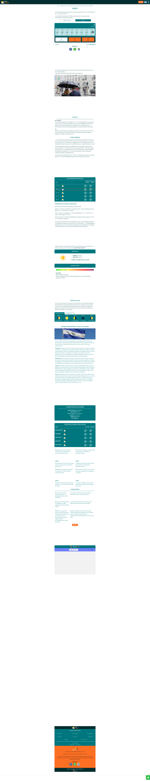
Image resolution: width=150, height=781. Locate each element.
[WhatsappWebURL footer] (74, 764)
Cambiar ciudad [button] (66, 20)
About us (85, 754)
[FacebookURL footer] (70, 764)
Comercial (72, 744)
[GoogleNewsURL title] (78, 49)
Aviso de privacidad (72, 754)
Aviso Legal (65, 754)
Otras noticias (84, 739)
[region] (75, 60)
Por (57, 44)
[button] (15, 49)
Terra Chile (59, 733)
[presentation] (93, 32)
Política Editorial (79, 754)
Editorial (78, 744)
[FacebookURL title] (70, 49)
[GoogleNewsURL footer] (78, 764)
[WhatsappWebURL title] (74, 49)
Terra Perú (59, 736)
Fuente (90, 44)
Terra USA (75, 736)
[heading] (75, 525)
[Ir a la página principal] (5, 2)
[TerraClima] (145, 2)
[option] (61, 40)
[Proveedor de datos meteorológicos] (75, 770)
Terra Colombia (75, 733)
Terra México (90, 733)
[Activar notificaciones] (142, 777)
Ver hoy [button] (83, 20)
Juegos (66, 739)
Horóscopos (90, 736)
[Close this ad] (149, 774)
